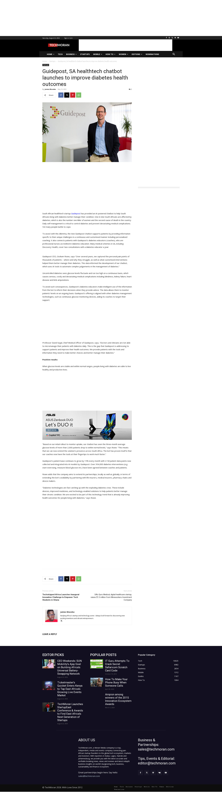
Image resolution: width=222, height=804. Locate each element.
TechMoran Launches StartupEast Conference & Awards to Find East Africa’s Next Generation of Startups (70, 712)
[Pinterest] (72, 95)
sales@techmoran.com (89, 776)
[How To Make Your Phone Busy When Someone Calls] (96, 682)
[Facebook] (166, 37)
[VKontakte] (159, 772)
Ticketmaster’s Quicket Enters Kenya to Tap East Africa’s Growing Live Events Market (69, 689)
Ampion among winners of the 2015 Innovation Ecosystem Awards (118, 699)
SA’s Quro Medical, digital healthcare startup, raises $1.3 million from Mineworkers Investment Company (111, 597)
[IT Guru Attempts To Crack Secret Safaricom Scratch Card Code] (96, 663)
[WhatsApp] (78, 95)
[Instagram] (169, 37)
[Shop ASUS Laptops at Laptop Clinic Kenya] (87, 425)
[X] (172, 37)
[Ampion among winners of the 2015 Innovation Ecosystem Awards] (96, 697)
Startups (45, 65)
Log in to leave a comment (53, 638)
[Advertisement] (77, 18)
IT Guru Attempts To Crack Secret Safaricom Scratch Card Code (117, 665)
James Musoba (50, 89)
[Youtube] (178, 37)
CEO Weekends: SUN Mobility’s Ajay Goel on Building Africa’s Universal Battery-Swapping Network (69, 667)
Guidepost (75, 213)
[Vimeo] (175, 37)
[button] (174, 54)
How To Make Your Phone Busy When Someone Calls (116, 682)
